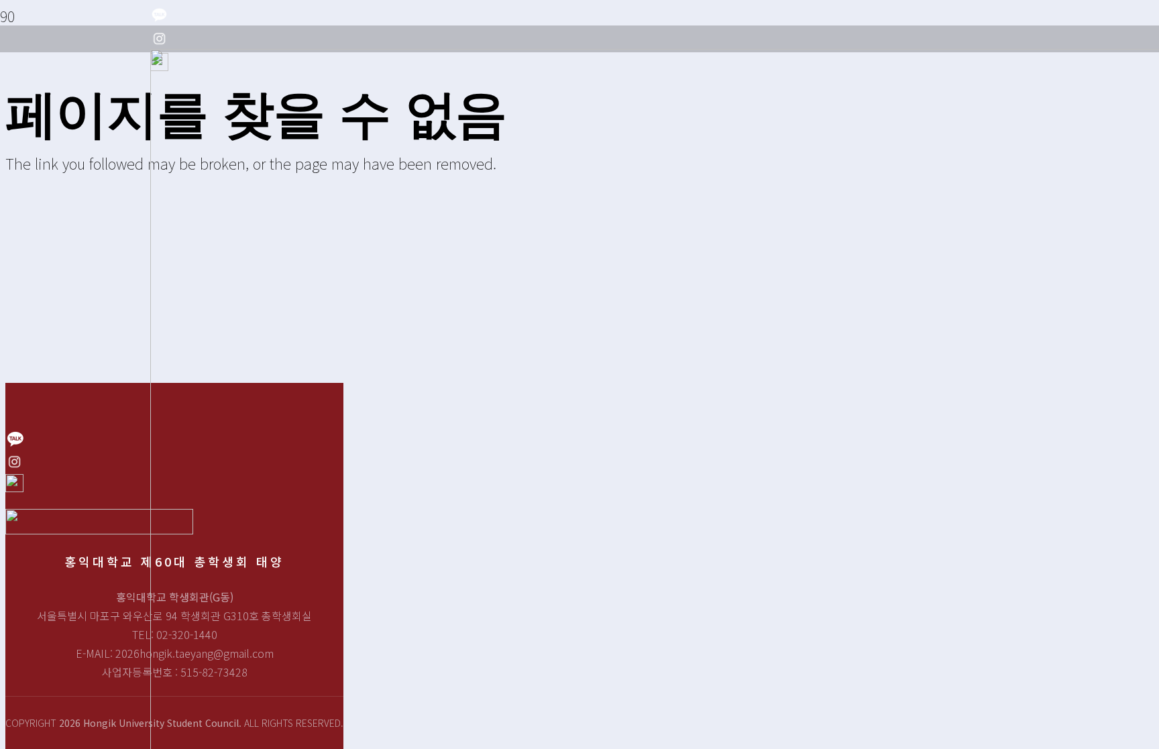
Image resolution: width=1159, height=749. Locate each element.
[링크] (159, 17)
